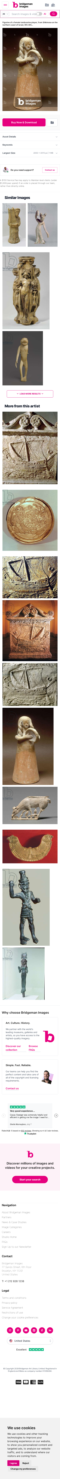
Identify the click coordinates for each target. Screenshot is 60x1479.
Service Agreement (12, 1307)
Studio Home (9, 1236)
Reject (25, 1463)
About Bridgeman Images (16, 1212)
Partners (6, 1217)
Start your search (30, 1179)
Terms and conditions (14, 1297)
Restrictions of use (12, 1312)
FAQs (5, 1241)
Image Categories (12, 1227)
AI (45, 13)
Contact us (50, 170)
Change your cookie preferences (20, 1317)
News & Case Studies (14, 1222)
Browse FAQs (33, 1048)
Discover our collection (13, 1048)
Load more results (30, 394)
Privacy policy (9, 1302)
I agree (13, 1463)
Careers (6, 1231)
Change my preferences (23, 1468)
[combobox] (33, 14)
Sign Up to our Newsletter (16, 1246)
